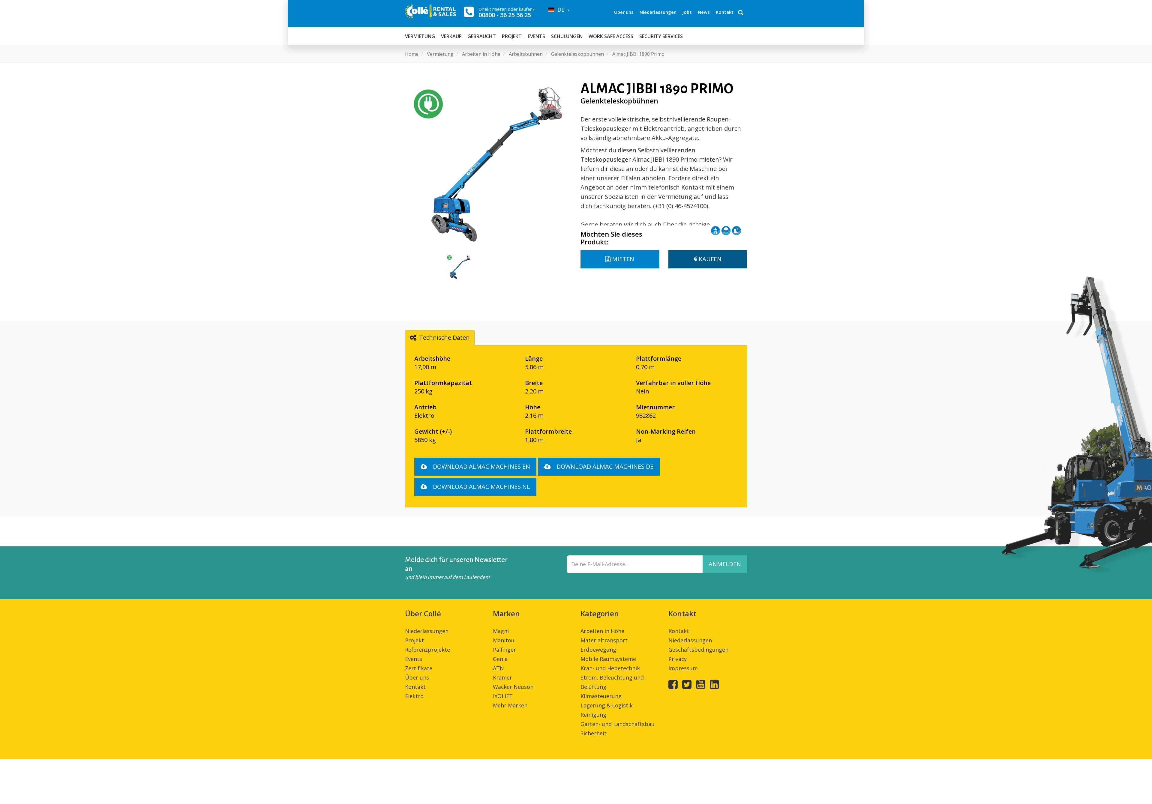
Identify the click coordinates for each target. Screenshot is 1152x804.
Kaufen (709, 259)
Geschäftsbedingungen (698, 649)
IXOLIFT (503, 696)
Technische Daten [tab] (444, 337)
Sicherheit (593, 733)
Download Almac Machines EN (480, 466)
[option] (488, 164)
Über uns (624, 12)
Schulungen (567, 36)
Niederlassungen (658, 12)
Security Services (661, 36)
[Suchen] (740, 13)
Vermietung (420, 36)
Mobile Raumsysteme (608, 658)
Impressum (683, 668)
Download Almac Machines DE (604, 466)
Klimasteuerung (601, 696)
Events (536, 36)
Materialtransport (604, 640)
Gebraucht (481, 36)
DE (560, 9)
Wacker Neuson (513, 686)
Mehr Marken (510, 705)
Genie (500, 658)
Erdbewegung (598, 649)
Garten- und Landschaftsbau (617, 724)
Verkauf (451, 36)
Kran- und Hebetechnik (610, 668)
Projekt (512, 36)
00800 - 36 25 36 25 (504, 15)
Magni (501, 631)
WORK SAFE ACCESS (611, 36)
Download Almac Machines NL (480, 487)
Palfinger (504, 649)
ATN (498, 668)
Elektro (414, 696)
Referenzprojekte (427, 649)
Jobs (687, 12)
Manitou (503, 640)
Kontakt (725, 12)
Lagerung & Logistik (606, 705)
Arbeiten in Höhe (602, 631)
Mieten (622, 259)
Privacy (677, 658)
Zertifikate (418, 668)
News (704, 12)
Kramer (502, 677)
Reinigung (593, 714)
